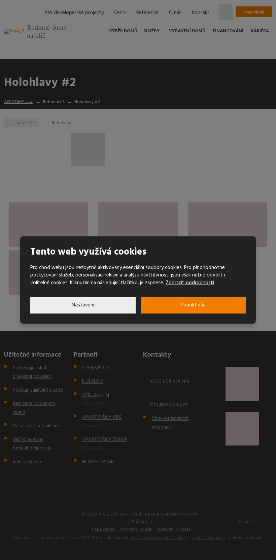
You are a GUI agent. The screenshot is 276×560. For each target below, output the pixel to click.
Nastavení (83, 305)
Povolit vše (193, 305)
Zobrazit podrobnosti (190, 283)
